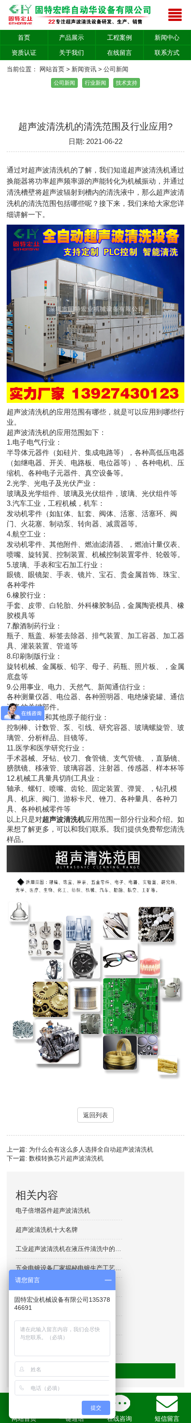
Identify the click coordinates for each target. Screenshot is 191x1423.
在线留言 (119, 52)
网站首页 (52, 69)
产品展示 (71, 37)
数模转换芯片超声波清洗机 (66, 1158)
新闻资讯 (84, 69)
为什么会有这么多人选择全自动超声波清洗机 (91, 1149)
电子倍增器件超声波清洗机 (53, 1210)
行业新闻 (95, 83)
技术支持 (126, 83)
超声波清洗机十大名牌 (47, 1229)
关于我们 (71, 52)
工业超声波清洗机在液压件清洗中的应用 (71, 1248)
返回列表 (95, 1115)
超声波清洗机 (63, 819)
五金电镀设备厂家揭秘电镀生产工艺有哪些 (75, 1267)
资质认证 (24, 52)
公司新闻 (115, 69)
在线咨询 (119, 1418)
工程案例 (119, 37)
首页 (24, 37)
